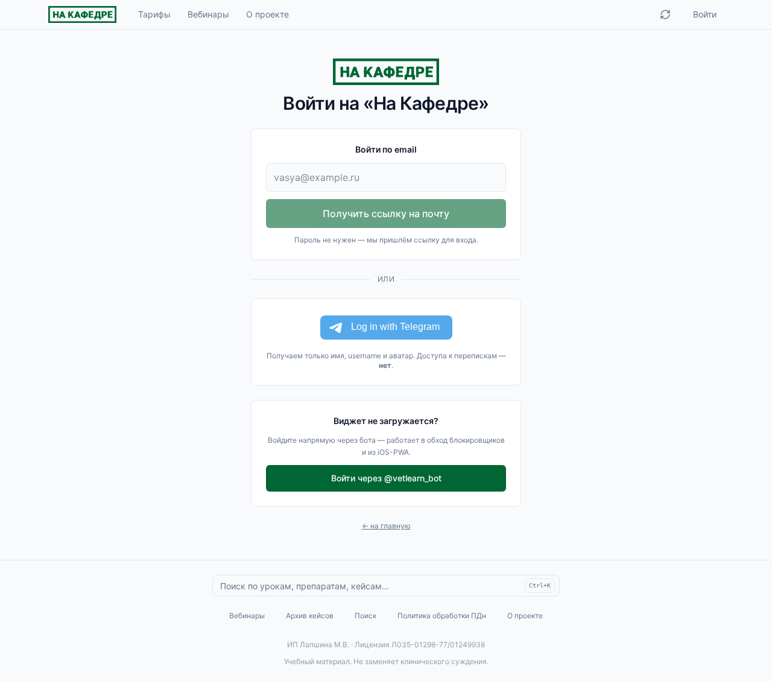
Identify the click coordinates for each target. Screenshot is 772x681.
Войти (705, 14)
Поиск (365, 615)
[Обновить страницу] (665, 14)
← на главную (386, 525)
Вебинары (208, 14)
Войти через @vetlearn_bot (386, 478)
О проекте (267, 14)
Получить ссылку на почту (386, 213)
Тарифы (154, 14)
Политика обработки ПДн (441, 615)
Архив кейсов (310, 615)
